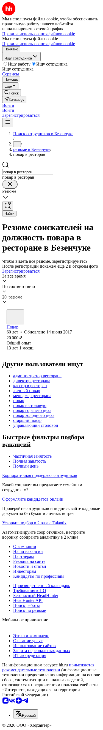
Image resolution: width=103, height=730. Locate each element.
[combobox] (27, 172)
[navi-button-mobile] (7, 122)
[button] (8, 105)
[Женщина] (15, 317)
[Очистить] (10, 184)
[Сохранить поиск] (7, 206)
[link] (11, 92)
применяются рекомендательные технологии (48, 667)
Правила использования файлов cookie (38, 43)
